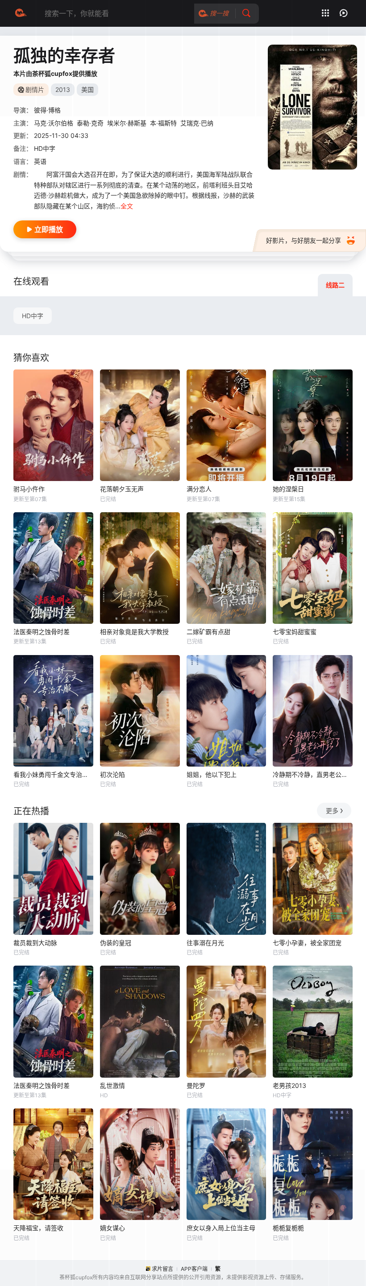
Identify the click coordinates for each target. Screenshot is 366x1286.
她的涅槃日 (288, 489)
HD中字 (32, 315)
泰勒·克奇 (90, 123)
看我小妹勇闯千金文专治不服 (53, 774)
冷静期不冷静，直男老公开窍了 (313, 774)
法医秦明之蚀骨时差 (41, 631)
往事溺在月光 (205, 942)
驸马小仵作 (29, 489)
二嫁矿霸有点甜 (208, 631)
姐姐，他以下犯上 (212, 774)
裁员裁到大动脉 (35, 942)
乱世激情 (112, 1085)
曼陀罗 (196, 1085)
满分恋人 (199, 489)
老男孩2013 (289, 1085)
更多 (332, 810)
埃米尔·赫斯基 (126, 123)
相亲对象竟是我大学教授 (134, 631)
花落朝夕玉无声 (122, 489)
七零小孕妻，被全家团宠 (307, 942)
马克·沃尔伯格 (53, 123)
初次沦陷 (112, 774)
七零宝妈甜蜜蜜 (294, 631)
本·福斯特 (163, 123)
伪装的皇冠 (115, 942)
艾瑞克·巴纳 (196, 123)
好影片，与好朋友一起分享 (303, 240)
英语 (40, 161)
